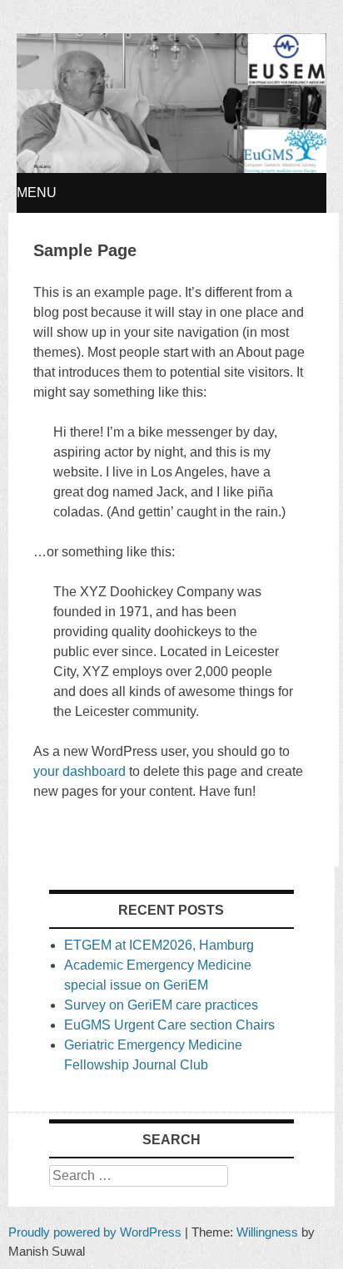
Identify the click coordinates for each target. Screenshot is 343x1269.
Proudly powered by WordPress (94, 1232)
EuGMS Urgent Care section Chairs (169, 1025)
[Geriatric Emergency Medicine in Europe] (171, 168)
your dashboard (79, 771)
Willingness (267, 1232)
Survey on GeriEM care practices (161, 1005)
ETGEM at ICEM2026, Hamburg (159, 945)
